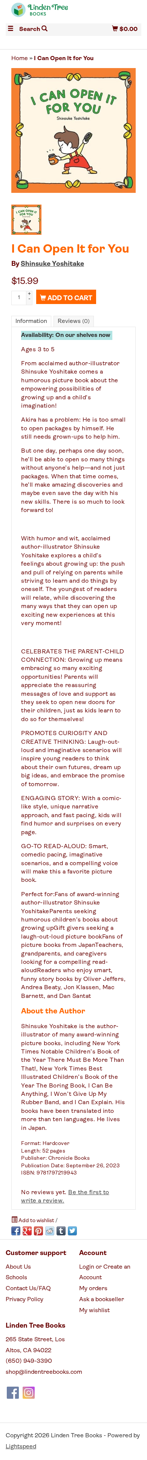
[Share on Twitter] (72, 1230)
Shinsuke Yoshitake (52, 264)
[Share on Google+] (27, 1230)
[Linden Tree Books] (39, 13)
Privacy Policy (24, 1300)
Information (31, 321)
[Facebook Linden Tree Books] (13, 1393)
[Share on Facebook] (15, 1230)
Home (19, 59)
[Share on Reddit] (49, 1230)
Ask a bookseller (101, 1300)
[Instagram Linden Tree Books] (29, 1393)
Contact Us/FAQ (28, 1289)
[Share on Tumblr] (61, 1230)
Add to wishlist (36, 1221)
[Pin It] (38, 1230)
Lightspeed (21, 1447)
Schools (16, 1278)
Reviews (74, 321)
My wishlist (94, 1311)
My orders (93, 1289)
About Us (18, 1267)
